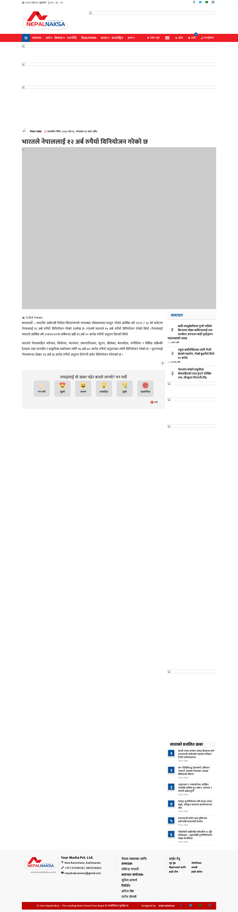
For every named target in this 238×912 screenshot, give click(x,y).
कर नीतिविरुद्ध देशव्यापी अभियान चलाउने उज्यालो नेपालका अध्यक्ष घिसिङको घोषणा (194, 771)
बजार (104, 37)
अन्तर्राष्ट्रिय (117, 37)
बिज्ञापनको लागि (177, 867)
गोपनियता (196, 863)
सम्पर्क (194, 867)
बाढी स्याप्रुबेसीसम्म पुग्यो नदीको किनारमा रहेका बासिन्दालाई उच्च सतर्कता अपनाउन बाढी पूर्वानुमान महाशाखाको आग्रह (190, 334)
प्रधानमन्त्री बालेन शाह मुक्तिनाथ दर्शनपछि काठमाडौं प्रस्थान (192, 820)
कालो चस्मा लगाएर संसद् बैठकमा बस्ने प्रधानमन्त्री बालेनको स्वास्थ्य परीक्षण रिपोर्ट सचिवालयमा (196, 754)
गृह (26, 37)
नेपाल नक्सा (36, 131)
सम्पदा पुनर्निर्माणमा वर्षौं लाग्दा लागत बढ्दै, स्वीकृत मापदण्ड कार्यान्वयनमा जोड (195, 804)
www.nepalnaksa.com (43, 872)
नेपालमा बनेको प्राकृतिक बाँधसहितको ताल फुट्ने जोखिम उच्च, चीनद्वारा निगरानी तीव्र (190, 375)
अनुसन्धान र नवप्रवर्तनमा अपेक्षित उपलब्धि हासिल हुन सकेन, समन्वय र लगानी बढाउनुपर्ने (195, 787)
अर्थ (48, 37)
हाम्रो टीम (173, 872)
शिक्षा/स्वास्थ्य (88, 37)
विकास (58, 37)
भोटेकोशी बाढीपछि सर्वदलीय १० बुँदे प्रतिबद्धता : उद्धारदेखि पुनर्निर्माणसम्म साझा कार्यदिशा (195, 835)
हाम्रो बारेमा (196, 872)
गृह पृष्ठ (172, 863)
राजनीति (72, 37)
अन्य (130, 37)
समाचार (36, 37)
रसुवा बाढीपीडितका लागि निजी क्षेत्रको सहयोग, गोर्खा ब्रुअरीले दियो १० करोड (192, 356)
